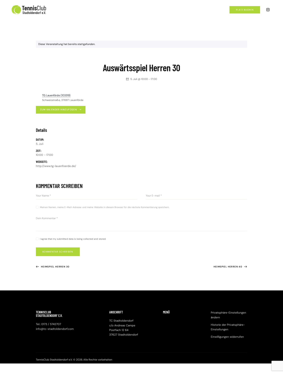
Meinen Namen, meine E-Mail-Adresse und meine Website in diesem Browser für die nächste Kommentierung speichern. (104, 207)
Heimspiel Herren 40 (228, 266)
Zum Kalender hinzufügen (58, 109)
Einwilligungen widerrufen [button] (227, 337)
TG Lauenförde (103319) (56, 95)
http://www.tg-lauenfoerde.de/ (56, 166)
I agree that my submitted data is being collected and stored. (73, 238)
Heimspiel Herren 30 (54, 266)
